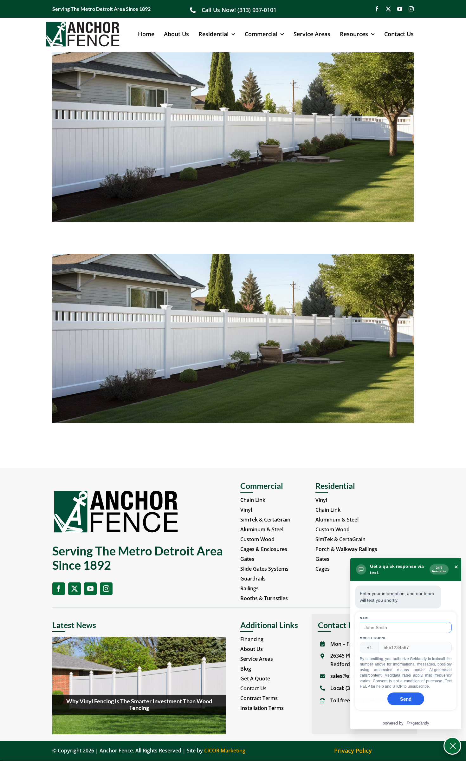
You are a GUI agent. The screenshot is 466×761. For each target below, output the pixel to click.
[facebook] (376, 8)
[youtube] (399, 8)
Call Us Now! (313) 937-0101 (240, 10)
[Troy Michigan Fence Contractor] (233, 258)
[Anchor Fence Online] (82, 24)
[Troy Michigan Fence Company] (233, 56)
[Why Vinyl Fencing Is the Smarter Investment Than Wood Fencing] (139, 685)
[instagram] (411, 8)
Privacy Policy (353, 750)
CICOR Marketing (224, 750)
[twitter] (388, 8)
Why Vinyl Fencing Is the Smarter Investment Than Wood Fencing (139, 705)
